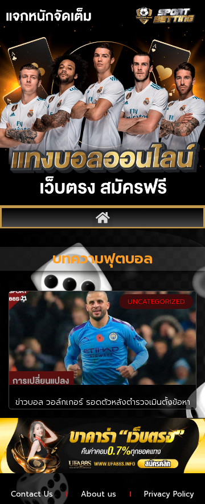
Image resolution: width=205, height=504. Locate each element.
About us (98, 494)
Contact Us (32, 494)
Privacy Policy (169, 494)
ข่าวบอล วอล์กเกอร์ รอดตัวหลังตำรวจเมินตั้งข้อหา (102, 402)
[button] (102, 217)
